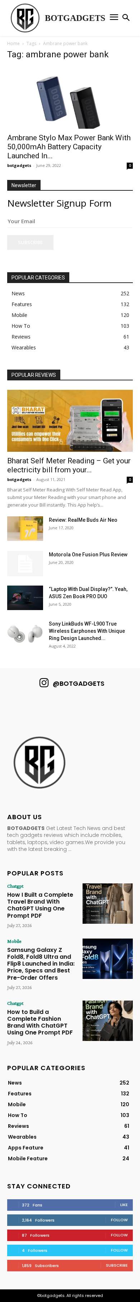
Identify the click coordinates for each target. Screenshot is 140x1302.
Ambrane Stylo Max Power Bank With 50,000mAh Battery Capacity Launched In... (69, 146)
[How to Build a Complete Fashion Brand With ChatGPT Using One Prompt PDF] (108, 1021)
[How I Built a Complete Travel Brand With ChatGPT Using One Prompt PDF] (108, 903)
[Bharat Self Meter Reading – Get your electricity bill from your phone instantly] (70, 420)
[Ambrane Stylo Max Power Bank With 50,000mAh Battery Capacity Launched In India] (70, 98)
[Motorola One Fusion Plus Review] (25, 563)
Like (124, 1205)
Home (13, 43)
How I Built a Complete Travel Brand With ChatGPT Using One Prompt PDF (40, 905)
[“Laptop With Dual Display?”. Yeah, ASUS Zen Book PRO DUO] (25, 598)
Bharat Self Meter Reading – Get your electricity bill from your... (69, 465)
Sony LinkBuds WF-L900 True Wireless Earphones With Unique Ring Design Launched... (87, 631)
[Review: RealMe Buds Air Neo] (25, 528)
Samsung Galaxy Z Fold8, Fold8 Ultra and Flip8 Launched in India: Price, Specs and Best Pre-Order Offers (41, 964)
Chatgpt (15, 885)
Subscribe (30, 242)
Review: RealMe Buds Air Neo (83, 520)
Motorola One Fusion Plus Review (88, 554)
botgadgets (19, 165)
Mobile (14, 941)
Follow (119, 1220)
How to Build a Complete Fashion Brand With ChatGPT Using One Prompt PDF (40, 1022)
